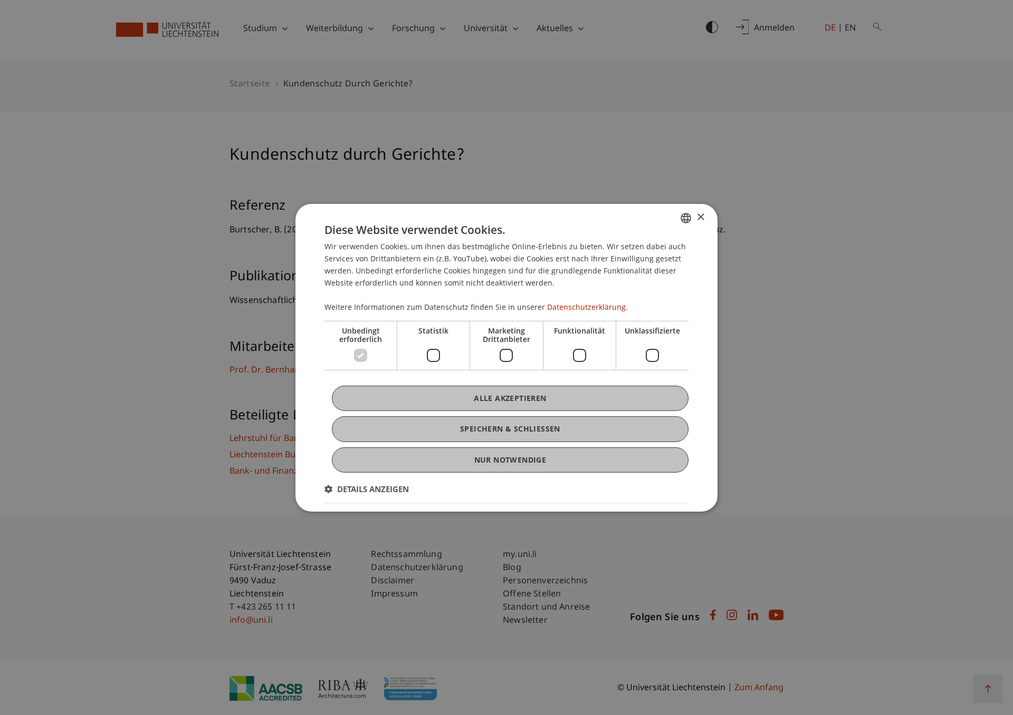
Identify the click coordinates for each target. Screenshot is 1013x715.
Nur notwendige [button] (510, 459)
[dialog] (506, 357)
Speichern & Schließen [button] (510, 429)
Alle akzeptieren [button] (510, 398)
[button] (366, 489)
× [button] (700, 217)
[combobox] (686, 217)
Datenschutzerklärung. (587, 307)
